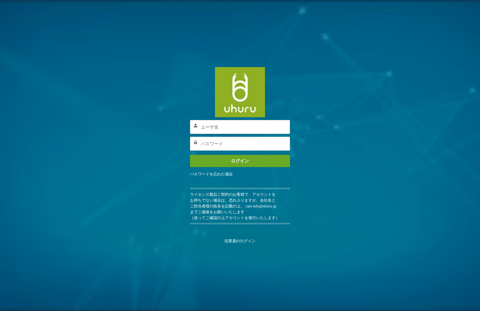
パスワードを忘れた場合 (211, 174)
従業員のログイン (240, 241)
